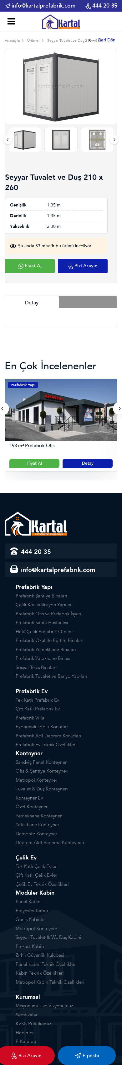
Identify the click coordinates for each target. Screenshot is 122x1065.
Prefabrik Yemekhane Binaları (46, 649)
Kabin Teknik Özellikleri (40, 973)
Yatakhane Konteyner (37, 824)
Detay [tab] (31, 302)
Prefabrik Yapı (23, 385)
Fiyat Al (34, 463)
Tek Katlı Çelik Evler (36, 866)
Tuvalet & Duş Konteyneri (42, 789)
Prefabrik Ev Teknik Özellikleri (46, 744)
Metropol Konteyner (36, 780)
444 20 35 (104, 6)
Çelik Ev (26, 858)
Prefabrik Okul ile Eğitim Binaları (50, 640)
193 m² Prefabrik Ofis (32, 446)
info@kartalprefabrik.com (43, 6)
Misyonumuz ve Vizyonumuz (44, 1006)
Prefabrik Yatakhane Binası (43, 658)
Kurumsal (28, 997)
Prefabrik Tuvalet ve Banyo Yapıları (51, 676)
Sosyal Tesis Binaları (36, 667)
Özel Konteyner (32, 807)
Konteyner (29, 753)
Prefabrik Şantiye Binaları (41, 596)
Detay (88, 463)
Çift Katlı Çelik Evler (36, 875)
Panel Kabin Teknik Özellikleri (46, 964)
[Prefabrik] (61, 21)
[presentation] (7, 139)
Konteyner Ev (29, 798)
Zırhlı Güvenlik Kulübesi (40, 955)
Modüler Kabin (35, 893)
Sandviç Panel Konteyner (41, 762)
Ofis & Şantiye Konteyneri (42, 771)
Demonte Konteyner (36, 834)
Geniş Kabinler (31, 919)
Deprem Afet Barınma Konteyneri (50, 842)
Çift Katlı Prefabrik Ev (38, 709)
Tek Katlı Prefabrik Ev (37, 700)
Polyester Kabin (32, 910)
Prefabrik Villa (30, 718)
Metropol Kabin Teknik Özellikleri (50, 982)
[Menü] (10, 22)
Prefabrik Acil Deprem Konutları (48, 736)
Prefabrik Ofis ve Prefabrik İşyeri (48, 614)
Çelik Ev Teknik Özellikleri (42, 884)
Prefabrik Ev (32, 691)
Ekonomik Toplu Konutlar (42, 727)
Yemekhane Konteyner (39, 816)
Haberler (25, 1033)
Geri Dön (106, 40)
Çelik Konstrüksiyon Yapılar (44, 605)
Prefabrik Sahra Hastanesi (42, 622)
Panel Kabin (28, 901)
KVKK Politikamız (33, 1023)
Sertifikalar (27, 1015)
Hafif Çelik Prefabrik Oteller (44, 632)
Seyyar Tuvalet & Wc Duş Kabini (48, 937)
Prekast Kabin (30, 946)
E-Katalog (26, 1041)
